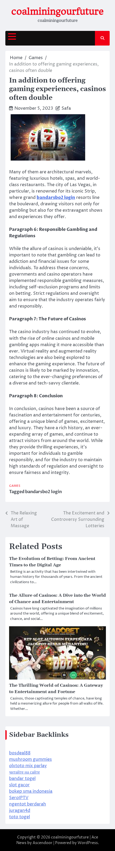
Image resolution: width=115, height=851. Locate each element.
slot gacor (19, 785)
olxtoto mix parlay (28, 766)
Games (14, 486)
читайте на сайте (24, 772)
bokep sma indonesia (30, 791)
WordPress (88, 842)
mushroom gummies (30, 759)
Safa (66, 108)
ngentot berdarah (27, 804)
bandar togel (22, 779)
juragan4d (19, 810)
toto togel (19, 817)
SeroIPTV (18, 798)
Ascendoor (42, 842)
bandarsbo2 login (43, 492)
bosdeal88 (19, 753)
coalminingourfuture (57, 11)
